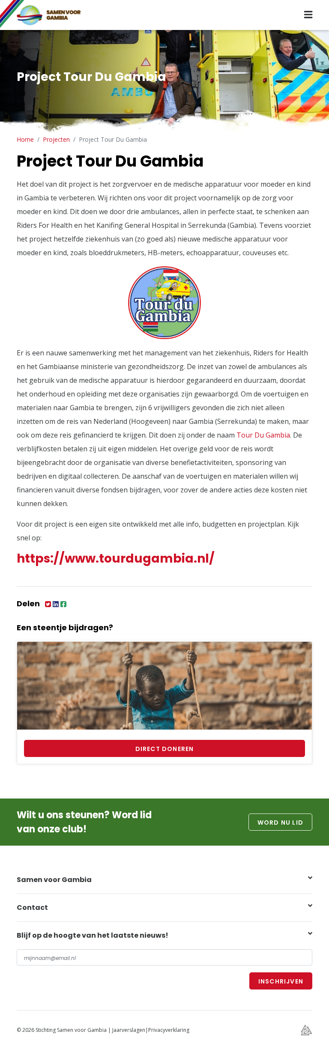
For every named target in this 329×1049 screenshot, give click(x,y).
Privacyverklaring (168, 1030)
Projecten (56, 139)
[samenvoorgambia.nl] (55, 14)
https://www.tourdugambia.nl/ (116, 558)
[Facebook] (63, 604)
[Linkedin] (56, 604)
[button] (164, 880)
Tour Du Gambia (263, 435)
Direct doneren (164, 749)
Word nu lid (280, 822)
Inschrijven (280, 981)
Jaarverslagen (128, 1030)
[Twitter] (49, 604)
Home (25, 139)
